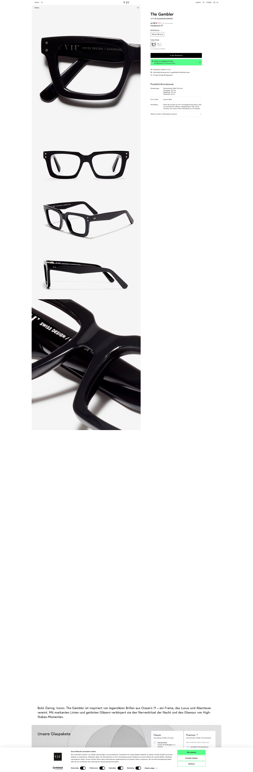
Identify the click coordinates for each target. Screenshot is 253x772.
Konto (198, 2)
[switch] (102, 768)
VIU (126, 2)
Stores (208, 2)
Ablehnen (191, 764)
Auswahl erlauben (191, 758)
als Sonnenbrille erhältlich (163, 18)
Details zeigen (150, 768)
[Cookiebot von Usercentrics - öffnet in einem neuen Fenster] (58, 768)
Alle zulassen (191, 752)
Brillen (37, 8)
